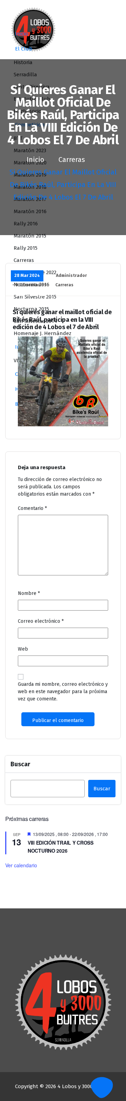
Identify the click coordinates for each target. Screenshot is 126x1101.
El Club (23, 49)
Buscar (20, 764)
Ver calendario (21, 865)
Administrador (71, 275)
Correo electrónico (41, 621)
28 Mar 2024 (27, 275)
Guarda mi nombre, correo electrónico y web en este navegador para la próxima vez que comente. (63, 691)
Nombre (29, 593)
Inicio (21, 34)
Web (23, 649)
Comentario (32, 508)
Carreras (71, 159)
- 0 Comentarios (29, 284)
